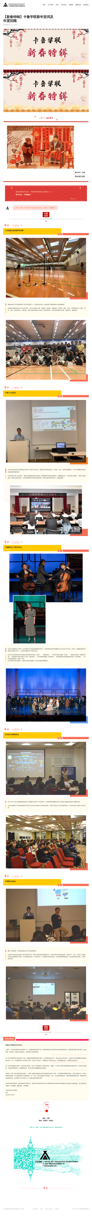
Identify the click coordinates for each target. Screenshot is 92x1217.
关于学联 (50, 5)
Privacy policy (49, 1209)
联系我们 (86, 5)
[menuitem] (44, 5)
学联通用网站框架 (84, 1209)
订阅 (41, 1209)
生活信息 (63, 5)
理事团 (71, 5)
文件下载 (35, 1209)
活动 (57, 5)
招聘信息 (78, 5)
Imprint (57, 1209)
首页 (44, 5)
